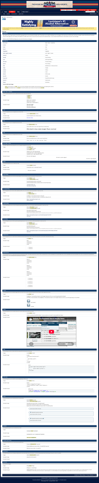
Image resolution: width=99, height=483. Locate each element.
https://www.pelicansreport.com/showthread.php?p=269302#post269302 (42, 230)
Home (5, 11)
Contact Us (76, 475)
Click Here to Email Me (31, 185)
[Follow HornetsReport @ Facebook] (5, 19)
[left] (4, 53)
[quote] (4, 76)
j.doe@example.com (31, 184)
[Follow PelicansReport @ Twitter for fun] (3, 19)
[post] (4, 63)
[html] (4, 74)
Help (88, 10)
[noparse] (5, 78)
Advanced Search (93, 13)
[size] (4, 47)
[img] (4, 67)
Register (93, 10)
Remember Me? (82, 10)
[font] (4, 49)
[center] (10, 53)
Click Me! (29, 216)
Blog (18, 11)
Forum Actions (14, 13)
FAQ (4, 13)
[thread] (4, 61)
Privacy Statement (90, 475)
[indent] (4, 55)
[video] (4, 69)
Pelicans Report (30, 200)
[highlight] (5, 51)
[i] (5, 42)
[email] (4, 57)
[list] (4, 65)
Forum (12, 11)
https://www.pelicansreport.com (33, 199)
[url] (4, 59)
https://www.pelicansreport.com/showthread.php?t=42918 (39, 214)
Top (95, 475)
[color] (4, 45)
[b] (3, 42)
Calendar (8, 13)
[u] (6, 42)
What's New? (25, 11)
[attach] (4, 80)
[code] (4, 71)
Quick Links (21, 13)
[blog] (4, 82)
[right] (6, 53)
